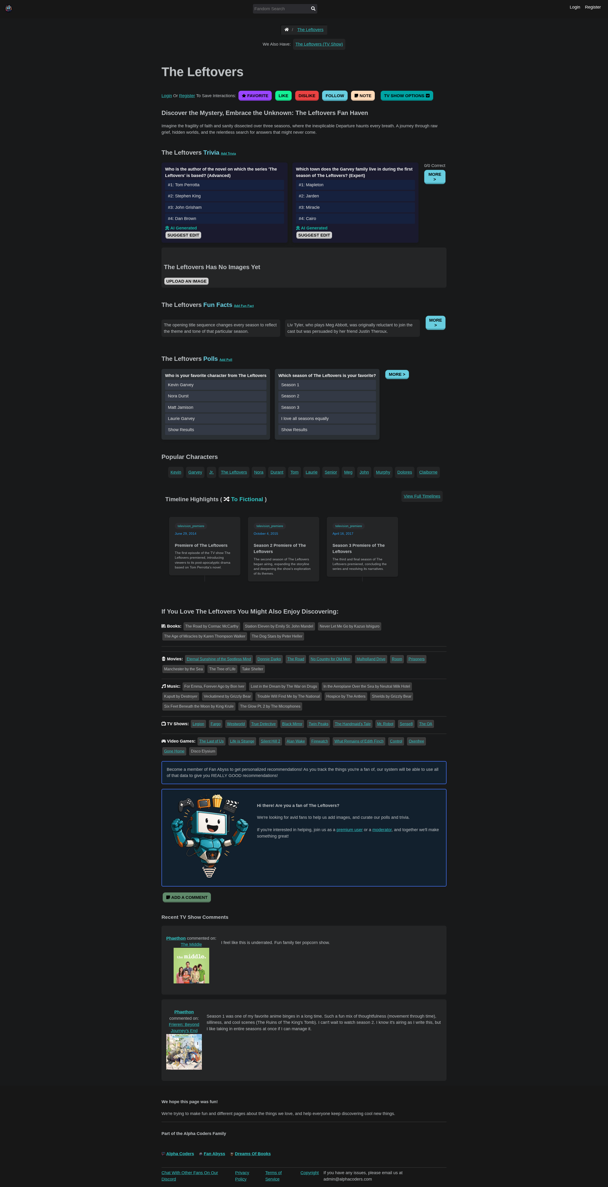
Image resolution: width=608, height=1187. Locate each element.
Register (593, 7)
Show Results (181, 429)
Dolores (404, 472)
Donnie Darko (269, 659)
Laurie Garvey (181, 418)
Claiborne (428, 472)
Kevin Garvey (181, 384)
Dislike (307, 95)
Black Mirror (292, 724)
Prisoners (416, 659)
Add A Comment (189, 897)
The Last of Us (211, 741)
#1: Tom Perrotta (184, 184)
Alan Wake (296, 741)
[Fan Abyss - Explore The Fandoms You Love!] (287, 29)
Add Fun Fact (244, 306)
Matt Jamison (180, 407)
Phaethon (176, 938)
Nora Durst (178, 396)
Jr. (211, 472)
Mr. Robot (385, 724)
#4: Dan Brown (182, 218)
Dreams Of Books (253, 1153)
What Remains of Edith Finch (359, 741)
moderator (382, 829)
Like (283, 95)
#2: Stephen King (184, 196)
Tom (294, 472)
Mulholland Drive (371, 659)
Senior (331, 472)
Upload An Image (186, 281)
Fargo (216, 724)
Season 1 (290, 384)
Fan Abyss (214, 1153)
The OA (425, 724)
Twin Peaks (318, 724)
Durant (277, 472)
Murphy (383, 472)
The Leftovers (310, 29)
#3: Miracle (309, 207)
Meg (348, 472)
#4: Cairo (307, 218)
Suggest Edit (183, 235)
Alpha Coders (180, 1153)
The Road (295, 659)
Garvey (195, 472)
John (364, 472)
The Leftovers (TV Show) (319, 44)
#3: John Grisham (185, 207)
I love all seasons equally (305, 418)
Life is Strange (242, 741)
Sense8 (406, 724)
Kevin (176, 472)
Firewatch (319, 741)
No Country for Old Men (330, 659)
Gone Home (174, 751)
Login (575, 7)
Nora (258, 472)
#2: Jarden (309, 196)
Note (364, 95)
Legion (198, 724)
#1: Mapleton (311, 184)
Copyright (309, 1172)
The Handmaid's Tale (353, 724)
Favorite (257, 95)
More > (434, 177)
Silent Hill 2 (270, 741)
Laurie (312, 472)
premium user (350, 829)
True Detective (263, 724)
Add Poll (225, 360)
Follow (335, 95)
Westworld (236, 724)
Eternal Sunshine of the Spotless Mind (219, 659)
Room (397, 659)
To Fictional (247, 499)
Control (396, 741)
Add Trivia (228, 153)
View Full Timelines (422, 496)
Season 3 (290, 407)
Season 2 (290, 396)
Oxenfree (416, 741)
